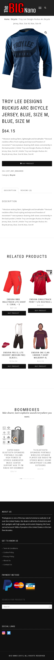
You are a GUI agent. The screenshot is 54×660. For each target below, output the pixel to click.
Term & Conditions (10, 548)
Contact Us (7, 564)
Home (6, 19)
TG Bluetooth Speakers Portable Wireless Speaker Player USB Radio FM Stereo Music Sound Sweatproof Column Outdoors (40, 458)
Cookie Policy (8, 552)
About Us (7, 560)
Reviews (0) (26, 190)
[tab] (10, 190)
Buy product (28, 163)
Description (10, 190)
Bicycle (14, 19)
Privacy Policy (8, 556)
